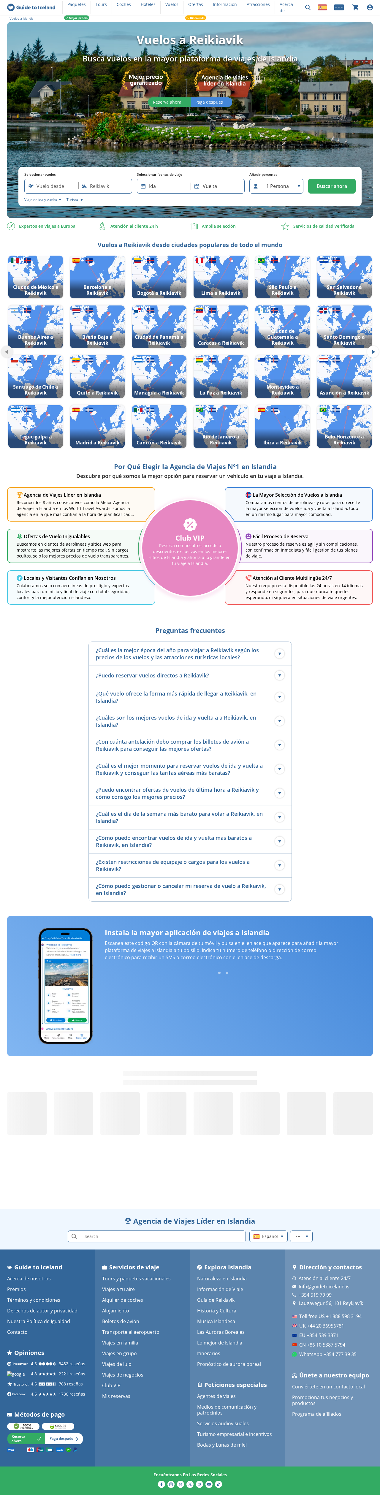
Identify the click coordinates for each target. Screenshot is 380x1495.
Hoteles (148, 4)
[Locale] (322, 7)
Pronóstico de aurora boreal (229, 1364)
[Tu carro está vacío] (355, 7)
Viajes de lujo (117, 1364)
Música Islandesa (216, 1321)
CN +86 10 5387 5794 (322, 1345)
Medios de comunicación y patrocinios (226, 1410)
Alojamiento (115, 1311)
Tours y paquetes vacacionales (136, 1279)
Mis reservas (116, 1396)
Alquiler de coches (122, 1300)
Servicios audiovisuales (223, 1423)
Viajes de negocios (122, 1375)
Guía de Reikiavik (216, 1300)
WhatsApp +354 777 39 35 (328, 1354)
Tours (101, 4)
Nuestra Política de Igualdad (38, 1321)
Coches (124, 4)
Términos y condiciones (33, 1300)
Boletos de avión (120, 1321)
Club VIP (111, 1385)
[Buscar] (308, 7)
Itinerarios (208, 1353)
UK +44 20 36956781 (321, 1326)
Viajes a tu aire (118, 1289)
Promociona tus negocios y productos (322, 1400)
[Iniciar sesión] (370, 7)
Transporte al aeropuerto (130, 1332)
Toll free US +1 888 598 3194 (330, 1316)
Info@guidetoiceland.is (324, 1286)
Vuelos (171, 4)
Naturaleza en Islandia (222, 1279)
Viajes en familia (120, 1343)
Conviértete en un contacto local (328, 1387)
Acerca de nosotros (29, 1279)
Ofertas (195, 4)
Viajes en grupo (119, 1353)
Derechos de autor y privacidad (42, 1311)
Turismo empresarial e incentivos (234, 1434)
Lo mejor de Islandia (219, 1343)
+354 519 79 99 (315, 1295)
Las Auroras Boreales (221, 1332)
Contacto (17, 1332)
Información (225, 4)
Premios (16, 1289)
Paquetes (76, 4)
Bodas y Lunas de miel (222, 1445)
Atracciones (258, 4)
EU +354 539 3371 (318, 1335)
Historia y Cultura (216, 1311)
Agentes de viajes (216, 1396)
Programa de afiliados (316, 1414)
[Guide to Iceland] (31, 7)
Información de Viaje (220, 1289)
